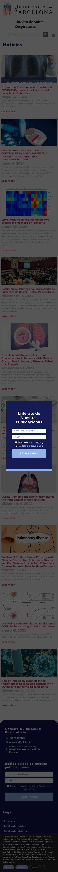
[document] (29, 436)
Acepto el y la (29, 444)
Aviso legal (35, 442)
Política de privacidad (30, 446)
